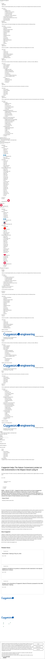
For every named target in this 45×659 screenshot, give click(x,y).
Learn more (3, 8)
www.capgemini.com (13, 542)
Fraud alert (4, 615)
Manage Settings (38, 646)
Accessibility (5, 609)
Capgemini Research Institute (6, 287)
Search (1, 431)
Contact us (6, 636)
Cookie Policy (8, 656)
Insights (4, 4)
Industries (4, 22)
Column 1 (4, 628)
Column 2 (4, 638)
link (2, 4)
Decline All (38, 649)
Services (4, 45)
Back (6, 10)
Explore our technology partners (7, 331)
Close (1, 436)
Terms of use (5, 608)
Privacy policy (5, 610)
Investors (6, 637)
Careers (4, 604)
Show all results (2, 447)
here (31, 529)
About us (4, 97)
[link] (4, 0)
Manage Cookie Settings (19, 644)
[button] (6, 201)
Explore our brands (5, 329)
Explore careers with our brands (7, 362)
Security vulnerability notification (7, 611)
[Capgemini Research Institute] (23, 286)
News (4, 84)
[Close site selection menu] (4, 141)
